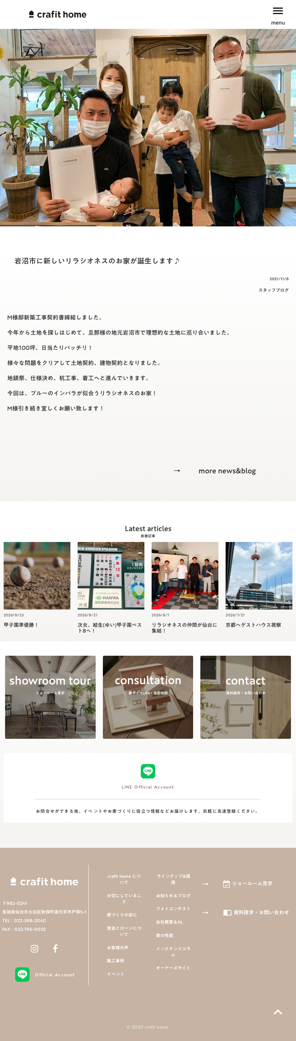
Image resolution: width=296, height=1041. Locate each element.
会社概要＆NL (169, 922)
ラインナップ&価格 (173, 879)
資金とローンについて (124, 931)
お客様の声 (118, 948)
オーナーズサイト (173, 968)
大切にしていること (124, 899)
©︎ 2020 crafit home (148, 1027)
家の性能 (164, 935)
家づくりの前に (122, 915)
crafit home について (124, 879)
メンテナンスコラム (173, 952)
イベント (116, 974)
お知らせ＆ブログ (173, 896)
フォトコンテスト (173, 909)
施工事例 (115, 961)
